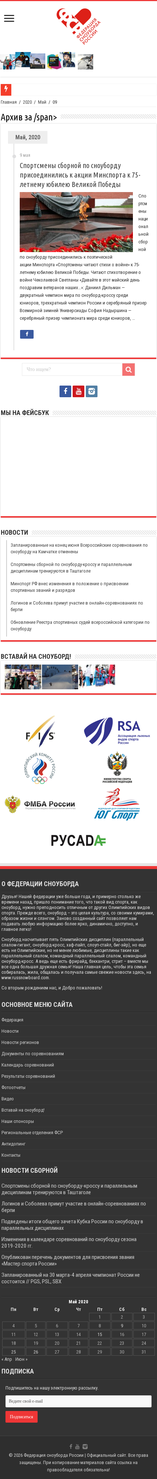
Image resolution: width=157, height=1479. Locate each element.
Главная (9, 102)
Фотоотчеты (13, 1087)
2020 (27, 102)
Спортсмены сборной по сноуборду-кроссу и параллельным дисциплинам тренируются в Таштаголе (69, 1189)
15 (99, 1334)
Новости (10, 1031)
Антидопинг (13, 1144)
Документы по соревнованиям (32, 1053)
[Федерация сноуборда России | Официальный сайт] (79, 25)
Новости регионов (20, 1042)
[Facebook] (65, 391)
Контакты (10, 1155)
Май (42, 102)
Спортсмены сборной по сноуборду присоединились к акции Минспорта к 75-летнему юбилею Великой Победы (80, 174)
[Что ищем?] (128, 369)
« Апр (6, 1359)
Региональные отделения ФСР (32, 1132)
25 (13, 1352)
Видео (7, 1098)
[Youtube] (78, 391)
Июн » (21, 1359)
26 (36, 1352)
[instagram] (91, 391)
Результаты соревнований (28, 1076)
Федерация (12, 1019)
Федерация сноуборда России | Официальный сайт (75, 1455)
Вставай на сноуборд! (23, 1110)
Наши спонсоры (17, 1121)
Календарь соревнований (27, 1065)
